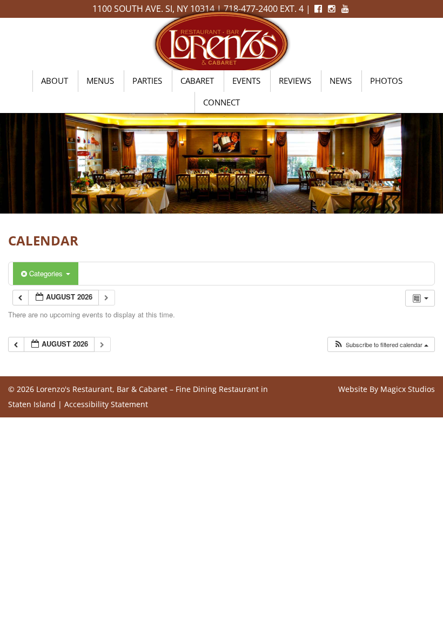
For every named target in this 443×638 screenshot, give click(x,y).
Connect (221, 102)
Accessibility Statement (106, 404)
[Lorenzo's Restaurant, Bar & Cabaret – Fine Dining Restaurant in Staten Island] (221, 43)
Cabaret (197, 80)
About (54, 80)
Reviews (295, 80)
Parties (147, 80)
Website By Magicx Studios (386, 389)
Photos (386, 80)
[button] (381, 344)
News (341, 80)
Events (246, 80)
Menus (100, 80)
